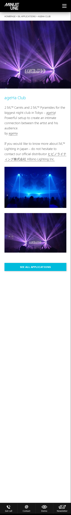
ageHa (50, 113)
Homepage (9, 16)
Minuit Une (12, 6)
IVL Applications (27, 16)
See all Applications (35, 267)
